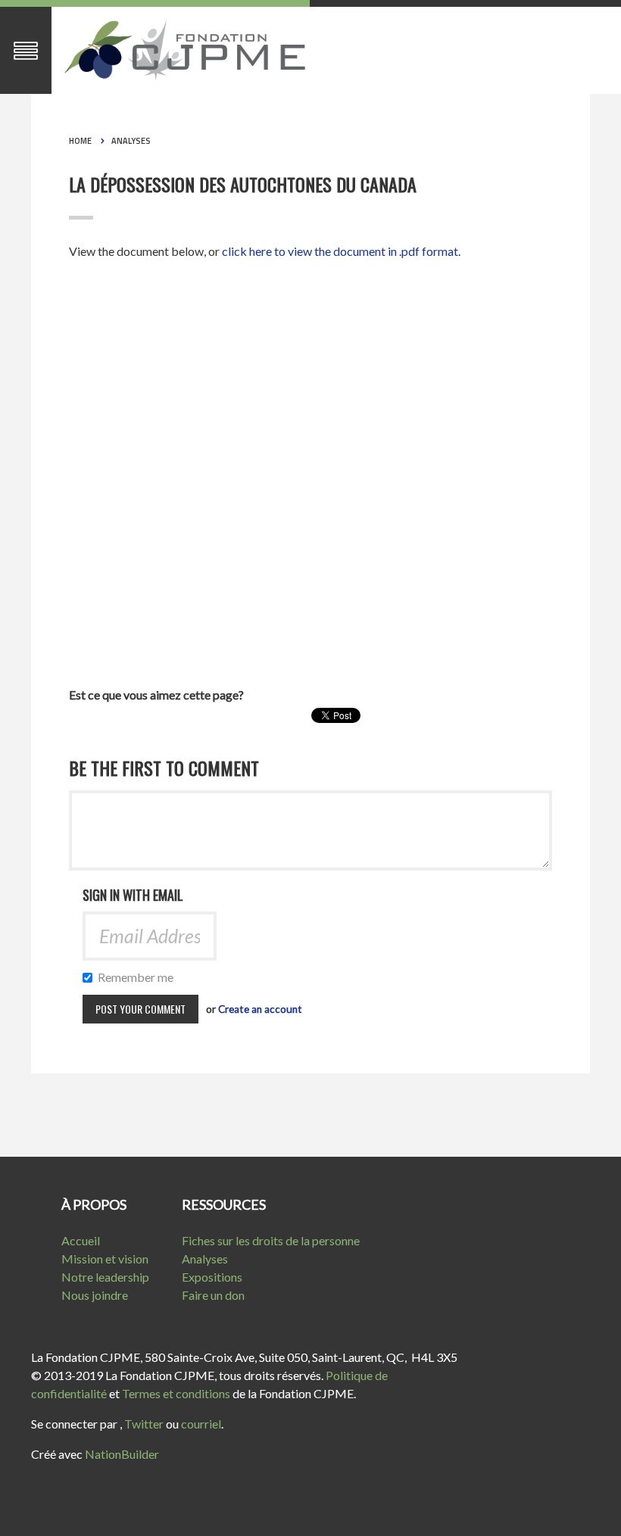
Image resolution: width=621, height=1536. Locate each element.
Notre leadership (105, 1277)
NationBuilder (122, 1454)
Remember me (139, 977)
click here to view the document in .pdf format (340, 251)
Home (80, 141)
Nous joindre (94, 1295)
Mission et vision (104, 1258)
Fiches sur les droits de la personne (271, 1240)
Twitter (144, 1423)
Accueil (80, 1240)
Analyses (131, 141)
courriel (201, 1423)
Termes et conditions (176, 1393)
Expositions (212, 1277)
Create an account (260, 1009)
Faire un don (213, 1295)
